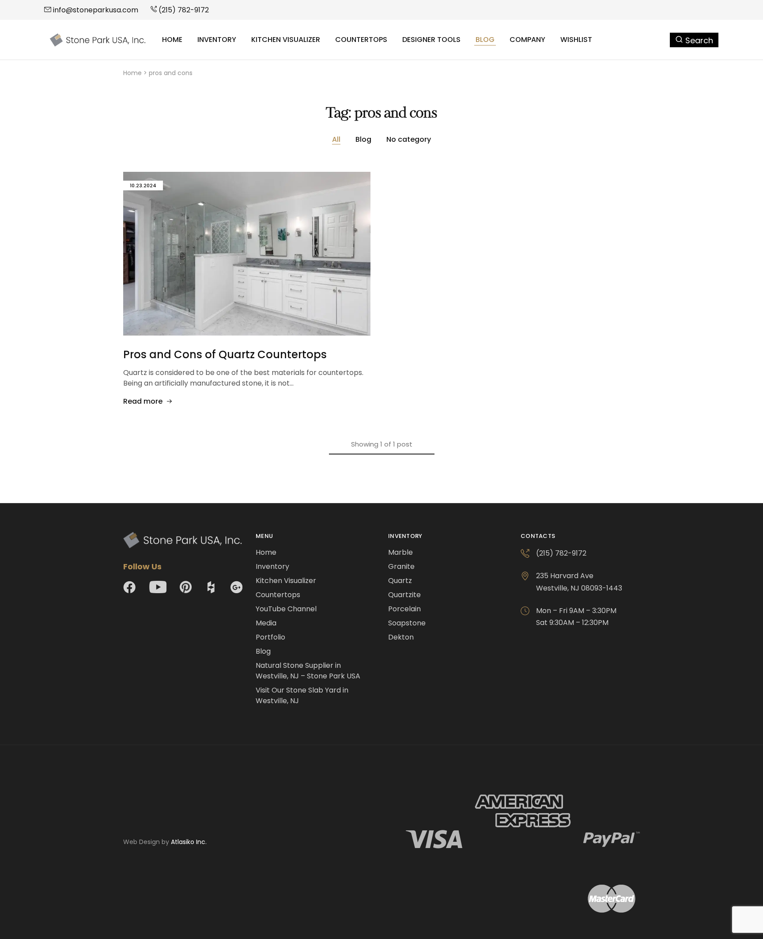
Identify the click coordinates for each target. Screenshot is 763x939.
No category (408, 139)
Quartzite (404, 595)
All (336, 139)
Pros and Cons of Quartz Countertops (225, 354)
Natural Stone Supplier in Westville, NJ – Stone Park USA (308, 670)
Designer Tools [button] (431, 40)
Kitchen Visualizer (285, 40)
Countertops (361, 40)
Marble (400, 552)
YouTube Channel (286, 609)
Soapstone (407, 623)
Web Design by (165, 841)
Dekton (401, 637)
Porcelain (404, 609)
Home (172, 40)
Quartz (400, 581)
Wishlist (576, 40)
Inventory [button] (216, 40)
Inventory (272, 566)
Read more (142, 401)
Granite (401, 566)
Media (266, 623)
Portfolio (270, 637)
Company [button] (527, 40)
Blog (485, 40)
